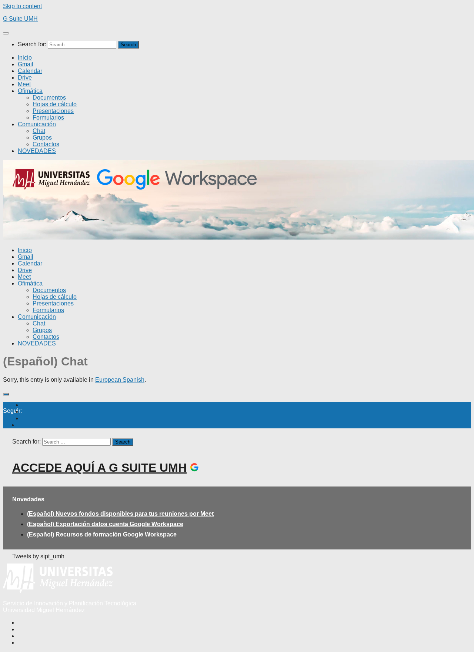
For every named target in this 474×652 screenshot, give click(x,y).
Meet (24, 84)
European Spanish (119, 380)
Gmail (25, 64)
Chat (39, 131)
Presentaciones (53, 111)
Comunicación (37, 124)
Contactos (46, 144)
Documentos (49, 97)
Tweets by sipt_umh (38, 556)
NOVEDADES (37, 151)
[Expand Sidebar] (6, 394)
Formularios (48, 117)
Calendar (30, 71)
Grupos (42, 137)
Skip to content (22, 6)
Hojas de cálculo (55, 104)
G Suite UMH (20, 19)
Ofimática (30, 91)
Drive (25, 77)
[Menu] (6, 33)
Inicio (25, 57)
